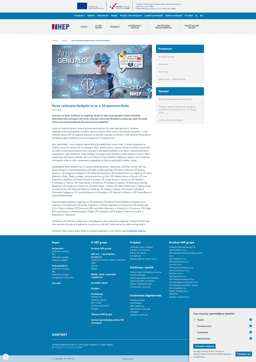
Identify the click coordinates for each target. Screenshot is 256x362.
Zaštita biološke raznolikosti (142, 281)
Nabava (91, 15)
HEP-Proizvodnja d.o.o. (179, 270)
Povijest (95, 288)
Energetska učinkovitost (62, 277)
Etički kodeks (136, 303)
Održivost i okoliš (134, 26)
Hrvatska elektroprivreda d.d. (182, 247)
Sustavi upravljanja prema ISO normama (107, 321)
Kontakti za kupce (167, 56)
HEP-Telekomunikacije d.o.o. (181, 279)
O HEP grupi (98, 26)
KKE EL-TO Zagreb (138, 253)
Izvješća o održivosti (100, 305)
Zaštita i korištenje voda (141, 284)
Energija (95, 308)
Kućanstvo (57, 248)
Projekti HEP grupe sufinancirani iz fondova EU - (156, 8)
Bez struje (163, 71)
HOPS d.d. (173, 294)
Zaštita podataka (173, 15)
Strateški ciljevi (99, 282)
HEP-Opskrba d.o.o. (178, 259)
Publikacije (97, 294)
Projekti (115, 26)
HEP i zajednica (137, 306)
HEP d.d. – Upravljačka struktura (103, 255)
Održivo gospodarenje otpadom (144, 278)
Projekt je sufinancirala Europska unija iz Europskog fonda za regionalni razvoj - (158, 5)
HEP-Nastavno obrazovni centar (183, 285)
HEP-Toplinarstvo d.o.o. (179, 261)
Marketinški (203, 339)
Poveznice (165, 49)
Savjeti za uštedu (60, 260)
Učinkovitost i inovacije (140, 286)
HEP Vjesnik (96, 297)
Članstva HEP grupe (101, 314)
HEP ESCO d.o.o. (176, 273)
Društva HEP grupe (192, 26)
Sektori (94, 268)
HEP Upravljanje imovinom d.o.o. (184, 282)
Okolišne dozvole (137, 275)
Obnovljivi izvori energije (141, 247)
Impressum (128, 358)
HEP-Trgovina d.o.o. (178, 276)
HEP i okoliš (96, 302)
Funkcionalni (204, 326)
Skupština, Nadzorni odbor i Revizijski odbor (108, 261)
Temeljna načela (137, 300)
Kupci (84, 26)
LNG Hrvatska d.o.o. (178, 288)
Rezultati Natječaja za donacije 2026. (175, 99)
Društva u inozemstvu (179, 297)
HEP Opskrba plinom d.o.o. (181, 267)
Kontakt (189, 15)
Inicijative (134, 312)
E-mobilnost (135, 256)
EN (201, 15)
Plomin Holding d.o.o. (179, 291)
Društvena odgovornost (163, 26)
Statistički (202, 332)
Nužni (200, 320)
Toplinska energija (60, 257)
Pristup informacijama (131, 15)
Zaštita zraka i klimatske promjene (145, 272)
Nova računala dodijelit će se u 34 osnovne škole (90, 40)
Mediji (114, 15)
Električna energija (60, 251)
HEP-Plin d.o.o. (175, 264)
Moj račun (163, 64)
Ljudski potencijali (154, 15)
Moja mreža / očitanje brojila (172, 79)
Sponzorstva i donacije (140, 309)
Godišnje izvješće (99, 300)
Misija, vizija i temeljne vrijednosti (103, 276)
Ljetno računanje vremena (171, 120)
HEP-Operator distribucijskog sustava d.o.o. (186, 254)
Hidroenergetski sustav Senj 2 (143, 259)
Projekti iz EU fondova (140, 250)
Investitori (79, 15)
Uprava (94, 265)
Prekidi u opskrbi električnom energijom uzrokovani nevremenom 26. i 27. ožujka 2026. (178, 109)
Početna (55, 40)
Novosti (64, 40)
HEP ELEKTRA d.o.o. (178, 250)
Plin (53, 254)
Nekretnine (103, 15)
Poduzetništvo (60, 265)
